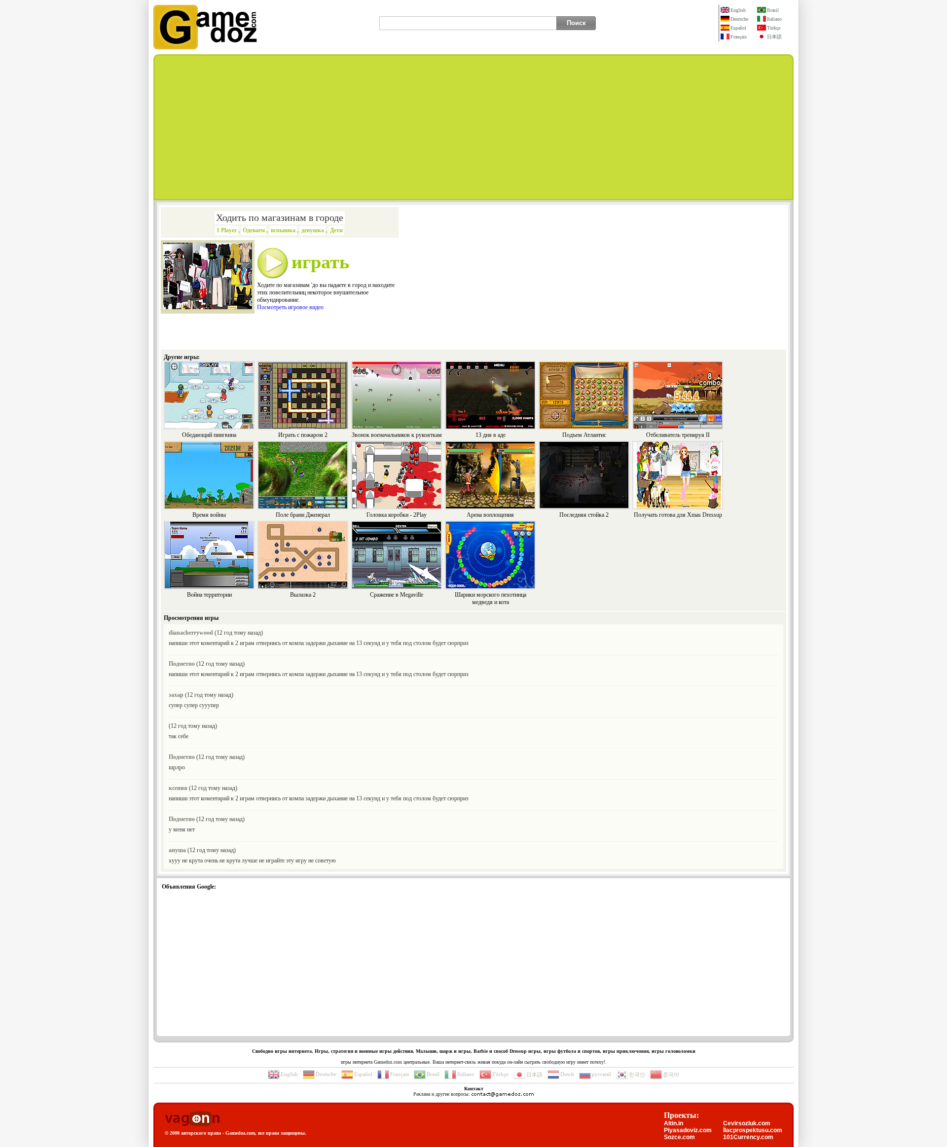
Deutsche (739, 19)
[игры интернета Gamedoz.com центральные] (205, 47)
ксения (178, 788)
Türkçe (773, 28)
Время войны (209, 514)
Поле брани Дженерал (303, 514)
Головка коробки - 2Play (396, 514)
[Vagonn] (192, 1119)
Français (738, 36)
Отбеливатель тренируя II (678, 434)
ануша (177, 850)
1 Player (227, 230)
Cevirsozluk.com (746, 1123)
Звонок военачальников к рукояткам (397, 434)
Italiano (774, 19)
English (738, 10)
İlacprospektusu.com (752, 1130)
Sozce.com (679, 1137)
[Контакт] (503, 1094)
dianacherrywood (191, 632)
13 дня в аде (490, 434)
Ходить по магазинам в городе (279, 217)
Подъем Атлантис (584, 434)
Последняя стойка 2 (584, 514)
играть (320, 261)
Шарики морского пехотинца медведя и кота (490, 598)
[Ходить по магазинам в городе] (207, 307)
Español (738, 28)
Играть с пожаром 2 (303, 434)
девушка (312, 230)
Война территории (209, 594)
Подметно (182, 663)
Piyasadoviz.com (688, 1130)
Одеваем (254, 230)
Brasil (773, 10)
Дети (336, 230)
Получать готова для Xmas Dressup (678, 514)
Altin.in (673, 1123)
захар (176, 694)
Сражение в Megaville (396, 594)
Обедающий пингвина (209, 434)
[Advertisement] (473, 127)
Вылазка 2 (303, 594)
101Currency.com (748, 1137)
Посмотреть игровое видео (290, 307)
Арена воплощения (490, 514)
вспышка (283, 230)
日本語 (774, 36)
